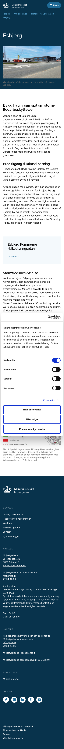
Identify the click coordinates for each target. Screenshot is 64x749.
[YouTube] (39, 700)
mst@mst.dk (9, 575)
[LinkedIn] (23, 700)
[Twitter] (31, 700)
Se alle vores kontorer (14, 565)
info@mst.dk (9, 642)
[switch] (56, 369)
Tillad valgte (32, 419)
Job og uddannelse (13, 514)
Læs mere (13, 256)
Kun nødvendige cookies (32, 429)
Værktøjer (8, 523)
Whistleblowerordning (13, 738)
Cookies (6, 734)
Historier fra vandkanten (42, 14)
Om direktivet (20, 14)
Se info (12, 613)
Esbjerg (6, 17)
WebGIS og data (11, 527)
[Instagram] (14, 700)
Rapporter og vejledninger (17, 518)
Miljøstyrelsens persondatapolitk (18, 726)
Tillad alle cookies (32, 409)
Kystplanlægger (11, 536)
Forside (6, 14)
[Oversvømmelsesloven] (15, 5)
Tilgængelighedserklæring (15, 730)
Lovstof (7, 531)
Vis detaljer (49, 400)
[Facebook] (6, 700)
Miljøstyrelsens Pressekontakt (19, 652)
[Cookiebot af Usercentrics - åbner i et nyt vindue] (48, 317)
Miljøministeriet (11, 679)
